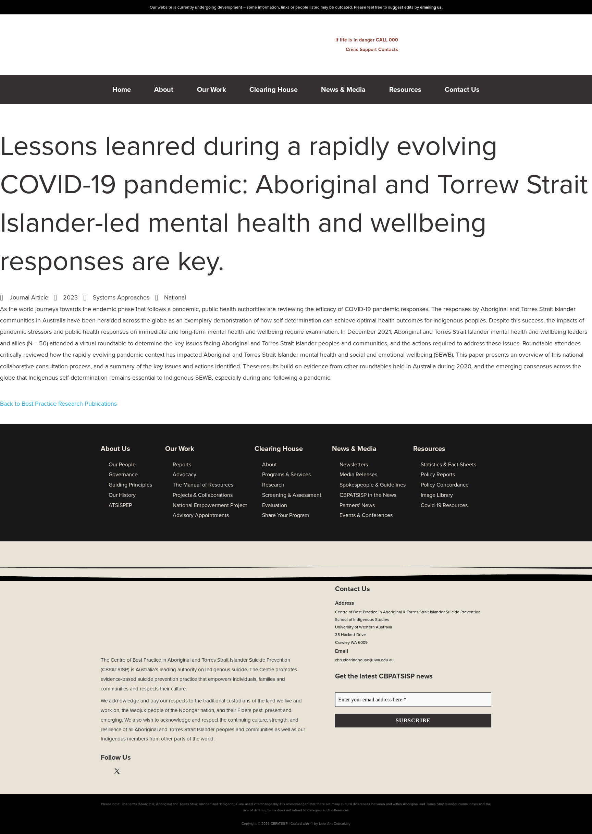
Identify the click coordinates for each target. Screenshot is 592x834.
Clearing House (273, 90)
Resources (405, 90)
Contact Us (462, 90)
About (163, 90)
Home (121, 90)
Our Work (211, 90)
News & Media (343, 90)
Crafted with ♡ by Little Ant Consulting (320, 824)
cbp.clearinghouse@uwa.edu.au (364, 660)
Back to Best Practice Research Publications (58, 403)
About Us (115, 449)
